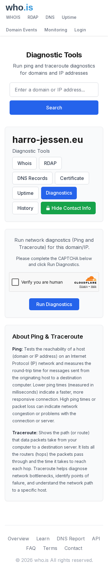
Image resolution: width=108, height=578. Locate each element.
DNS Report (71, 539)
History (25, 208)
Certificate (72, 178)
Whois (24, 163)
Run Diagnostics (54, 304)
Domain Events (21, 29)
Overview (18, 539)
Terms (50, 548)
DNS (50, 17)
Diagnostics (59, 193)
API (96, 539)
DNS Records (32, 178)
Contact (73, 548)
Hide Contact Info (71, 208)
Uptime (69, 17)
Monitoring (55, 29)
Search (54, 108)
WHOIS (13, 17)
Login (80, 29)
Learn (43, 539)
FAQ (31, 548)
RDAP (33, 17)
